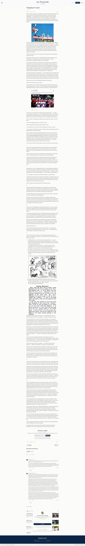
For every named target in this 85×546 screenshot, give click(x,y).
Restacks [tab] (32, 451)
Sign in (82, 2)
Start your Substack (40, 544)
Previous (29, 445)
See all (28, 532)
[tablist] (30, 451)
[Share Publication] (74, 3)
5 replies (30, 470)
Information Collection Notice (42, 438)
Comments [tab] (28, 451)
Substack (76, 544)
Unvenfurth (30, 459)
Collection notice (13, 544)
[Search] (72, 3)
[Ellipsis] (58, 459)
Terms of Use (46, 526)
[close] (51, 512)
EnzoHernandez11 (31, 473)
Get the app (46, 544)
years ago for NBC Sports (34, 135)
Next (56, 445)
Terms (9, 544)
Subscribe (77, 2)
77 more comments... (29, 506)
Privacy (7, 544)
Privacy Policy (49, 438)
